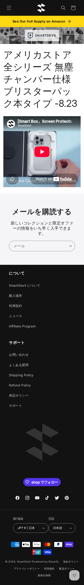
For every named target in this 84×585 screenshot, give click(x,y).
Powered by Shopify (45, 561)
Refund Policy (20, 385)
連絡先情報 (44, 575)
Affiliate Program (22, 326)
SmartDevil (24, 561)
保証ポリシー (19, 395)
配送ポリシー (67, 568)
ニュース (15, 316)
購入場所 (15, 295)
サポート (15, 405)
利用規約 (15, 306)
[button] (9, 8)
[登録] (70, 246)
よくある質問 (19, 365)
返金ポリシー (71, 561)
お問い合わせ (19, 354)
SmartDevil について (24, 285)
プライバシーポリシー (27, 568)
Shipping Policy (21, 375)
